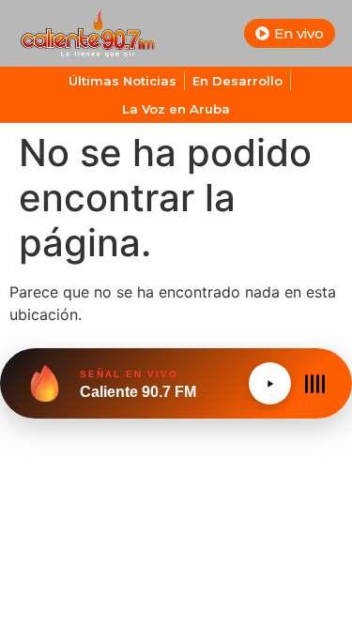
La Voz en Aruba (176, 108)
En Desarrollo (237, 80)
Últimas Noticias (122, 80)
